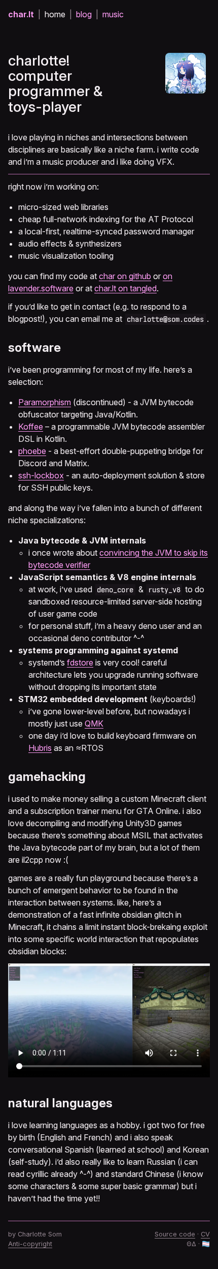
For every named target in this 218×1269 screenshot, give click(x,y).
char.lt (21, 14)
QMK (94, 723)
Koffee (30, 426)
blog (84, 14)
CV (205, 1234)
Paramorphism (44, 402)
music (113, 14)
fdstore (80, 662)
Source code (175, 1234)
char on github (125, 276)
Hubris (40, 748)
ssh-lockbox (41, 475)
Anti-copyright (30, 1244)
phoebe (32, 451)
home (55, 14)
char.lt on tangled (125, 288)
